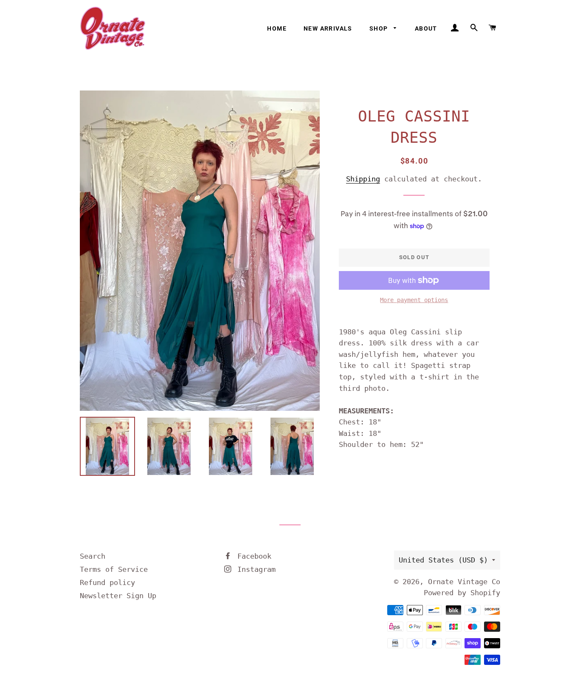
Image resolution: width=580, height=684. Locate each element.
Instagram (254, 569)
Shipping (363, 179)
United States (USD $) (443, 560)
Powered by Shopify (462, 592)
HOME (277, 28)
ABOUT (426, 28)
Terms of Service (114, 569)
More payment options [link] (414, 300)
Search (92, 556)
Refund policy (107, 582)
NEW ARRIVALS (328, 28)
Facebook (252, 556)
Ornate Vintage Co (464, 581)
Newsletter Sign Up (118, 595)
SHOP (379, 28)
